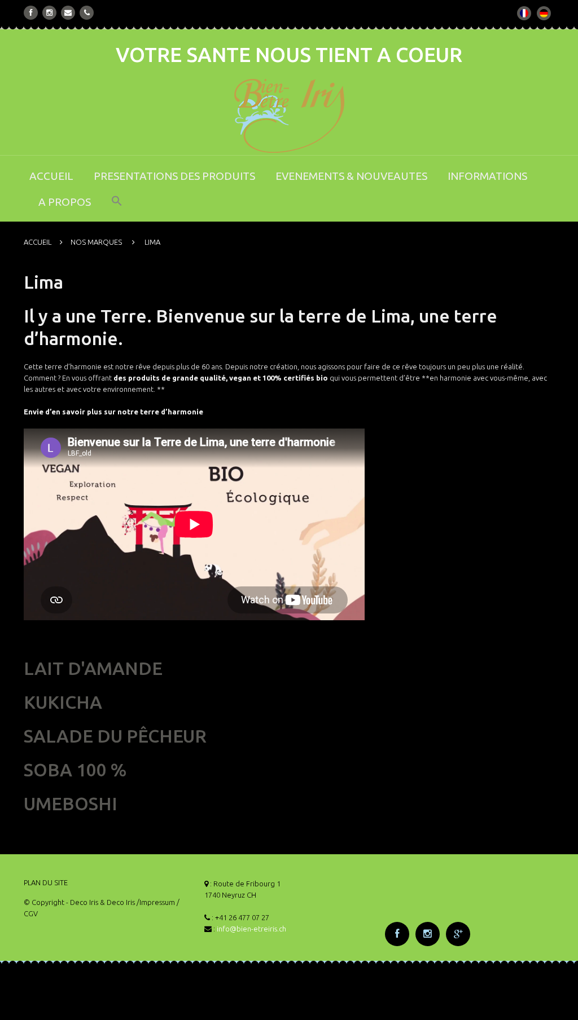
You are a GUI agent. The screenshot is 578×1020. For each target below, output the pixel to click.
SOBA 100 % (75, 770)
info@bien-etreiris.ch (251, 929)
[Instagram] (49, 12)
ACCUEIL (51, 176)
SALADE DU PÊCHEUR (115, 736)
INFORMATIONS (487, 176)
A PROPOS (64, 202)
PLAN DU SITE (46, 882)
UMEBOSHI (70, 803)
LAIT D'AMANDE (93, 668)
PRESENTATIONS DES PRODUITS (174, 176)
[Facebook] (31, 12)
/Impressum (156, 902)
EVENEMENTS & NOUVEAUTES (351, 176)
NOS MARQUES (96, 242)
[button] (117, 208)
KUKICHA (63, 702)
